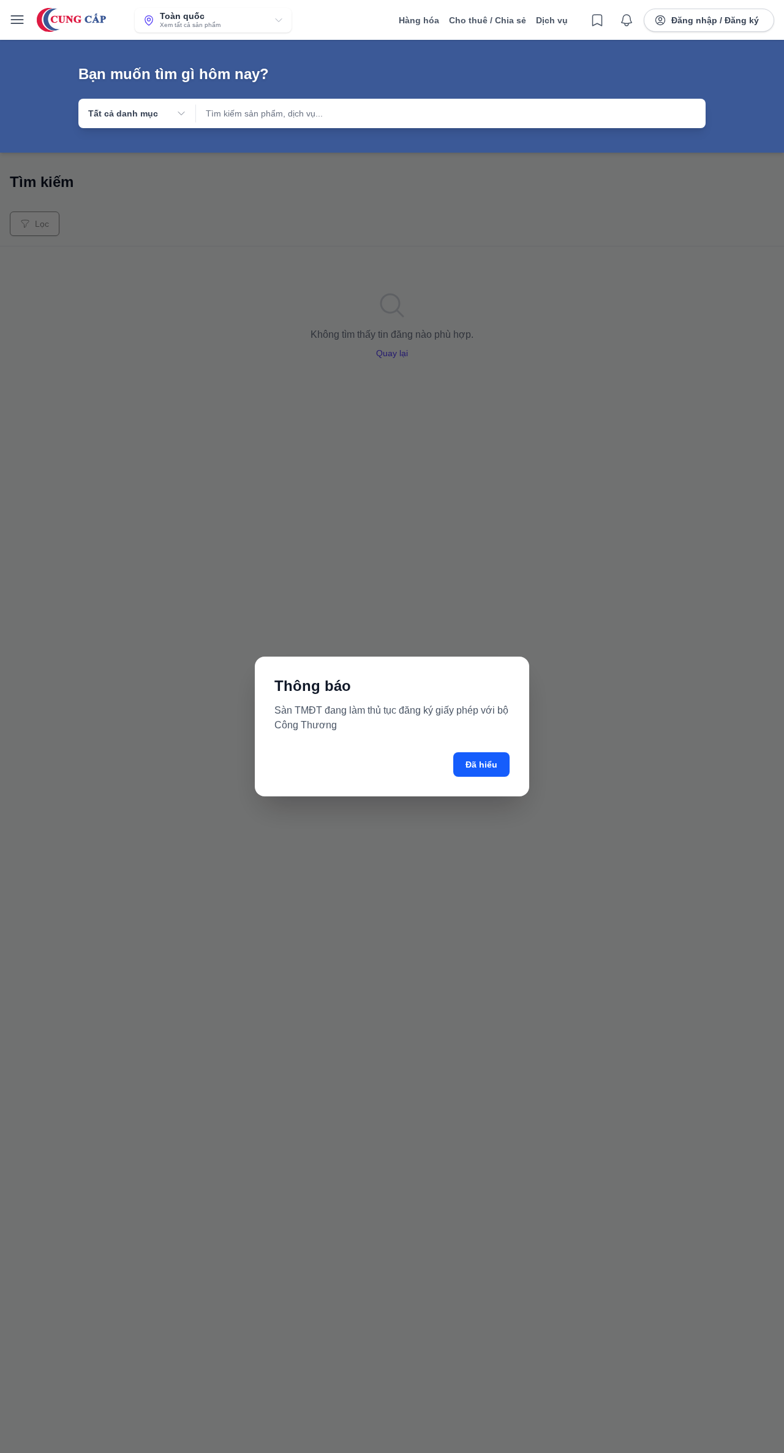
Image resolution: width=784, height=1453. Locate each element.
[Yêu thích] (597, 20)
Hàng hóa (419, 20)
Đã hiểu (481, 764)
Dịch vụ (552, 20)
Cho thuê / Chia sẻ (487, 20)
